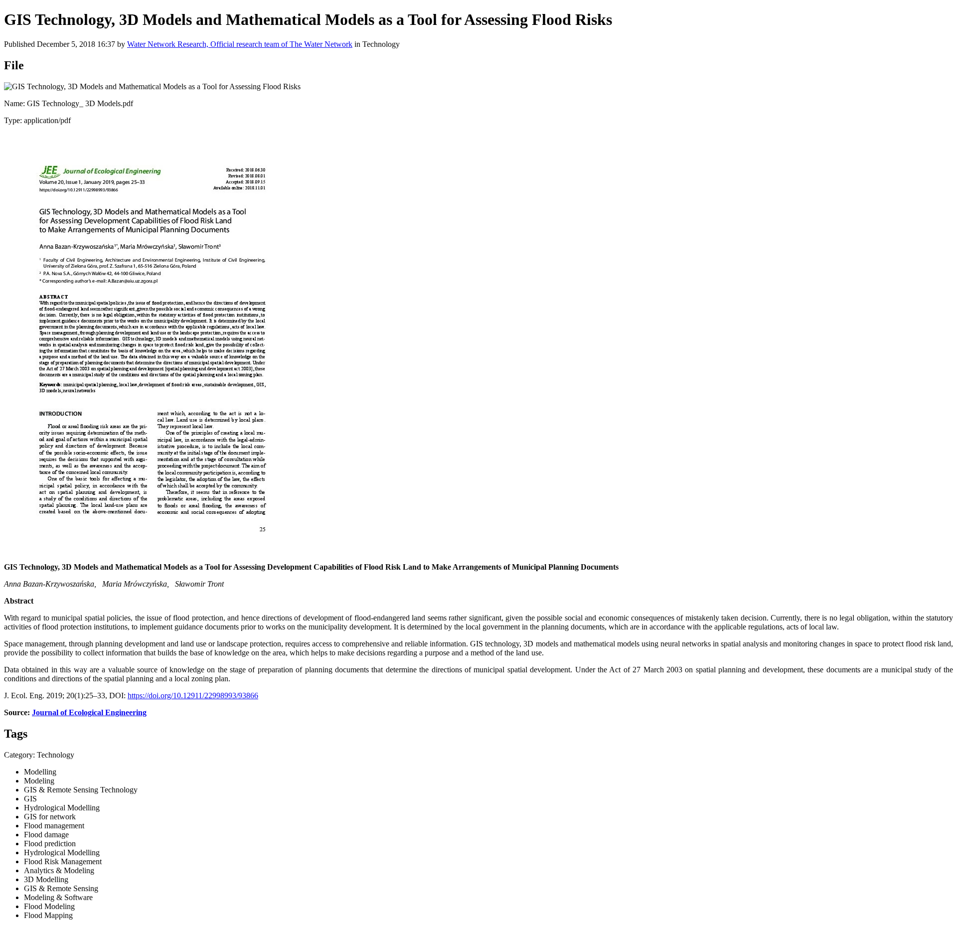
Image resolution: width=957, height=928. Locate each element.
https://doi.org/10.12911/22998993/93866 (193, 695)
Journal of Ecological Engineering (89, 712)
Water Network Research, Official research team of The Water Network (239, 44)
